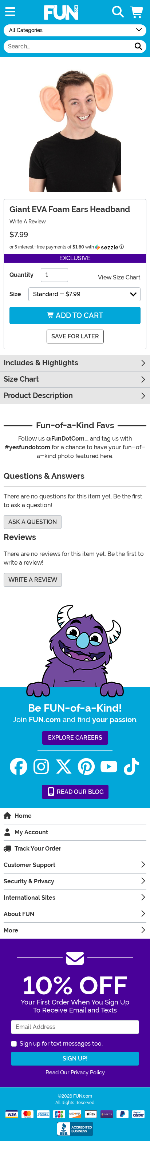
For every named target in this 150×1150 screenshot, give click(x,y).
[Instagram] (41, 767)
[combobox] (67, 46)
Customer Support (29, 864)
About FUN (19, 914)
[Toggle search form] (118, 12)
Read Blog (79, 791)
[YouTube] (109, 767)
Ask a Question (32, 521)
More (11, 930)
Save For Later (75, 336)
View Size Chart (119, 277)
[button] (137, 12)
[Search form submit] (138, 46)
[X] (63, 767)
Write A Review (27, 221)
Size (15, 294)
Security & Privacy (29, 881)
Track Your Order (38, 848)
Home (23, 815)
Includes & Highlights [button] (41, 363)
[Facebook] (18, 767)
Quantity (21, 274)
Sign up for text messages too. (61, 1043)
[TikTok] (131, 767)
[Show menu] (10, 12)
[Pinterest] (86, 767)
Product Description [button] (38, 395)
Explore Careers (75, 737)
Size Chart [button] (21, 379)
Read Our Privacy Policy (75, 1072)
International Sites (29, 897)
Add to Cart (78, 315)
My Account (31, 832)
